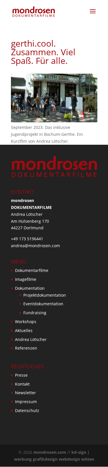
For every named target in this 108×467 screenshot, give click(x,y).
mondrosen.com (49, 452)
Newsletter (25, 392)
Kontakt (22, 384)
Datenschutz (27, 410)
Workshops (25, 321)
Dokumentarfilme (31, 270)
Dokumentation (30, 288)
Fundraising (34, 312)
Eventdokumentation (43, 303)
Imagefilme (25, 279)
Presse (21, 375)
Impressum (26, 401)
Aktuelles (24, 330)
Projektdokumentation (44, 295)
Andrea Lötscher (31, 339)
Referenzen (26, 348)
